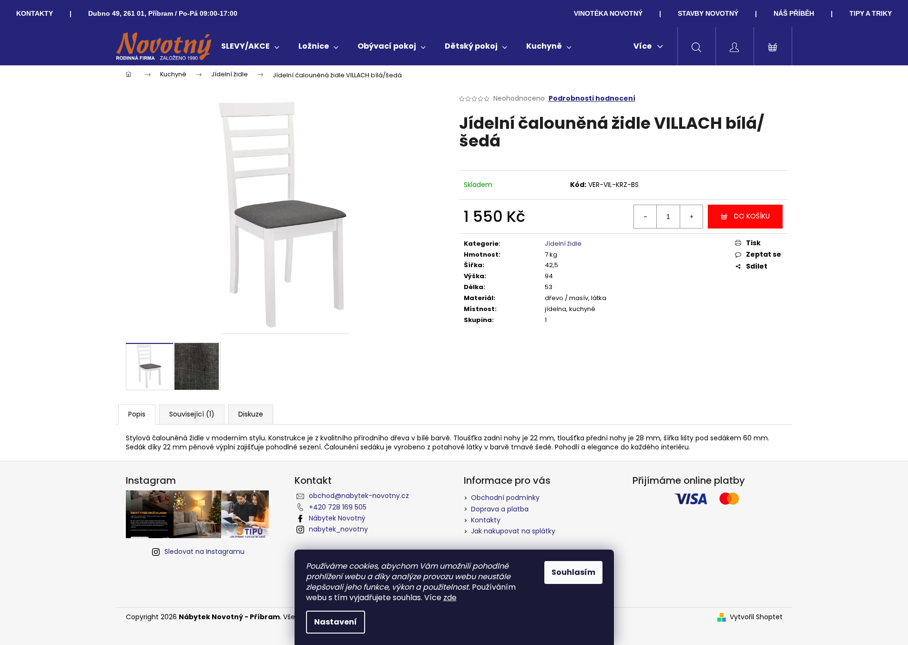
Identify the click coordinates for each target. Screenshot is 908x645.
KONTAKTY (34, 13)
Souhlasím (573, 572)
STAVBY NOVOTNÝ (708, 13)
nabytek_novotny (338, 529)
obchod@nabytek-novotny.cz (359, 495)
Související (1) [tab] (191, 414)
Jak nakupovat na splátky (513, 531)
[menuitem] (250, 46)
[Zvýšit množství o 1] (691, 216)
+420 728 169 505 (338, 507)
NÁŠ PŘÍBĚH (794, 13)
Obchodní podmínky (505, 497)
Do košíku (752, 216)
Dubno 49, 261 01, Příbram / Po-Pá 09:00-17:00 (162, 13)
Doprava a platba (500, 509)
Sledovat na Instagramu (204, 551)
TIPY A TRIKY (870, 13)
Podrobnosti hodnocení (592, 98)
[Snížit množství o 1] (645, 216)
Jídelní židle (563, 243)
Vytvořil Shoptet (756, 617)
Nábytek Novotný (337, 518)
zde (450, 597)
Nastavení (335, 621)
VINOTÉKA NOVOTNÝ (608, 13)
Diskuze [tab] (250, 414)
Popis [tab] (136, 414)
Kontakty (485, 520)
